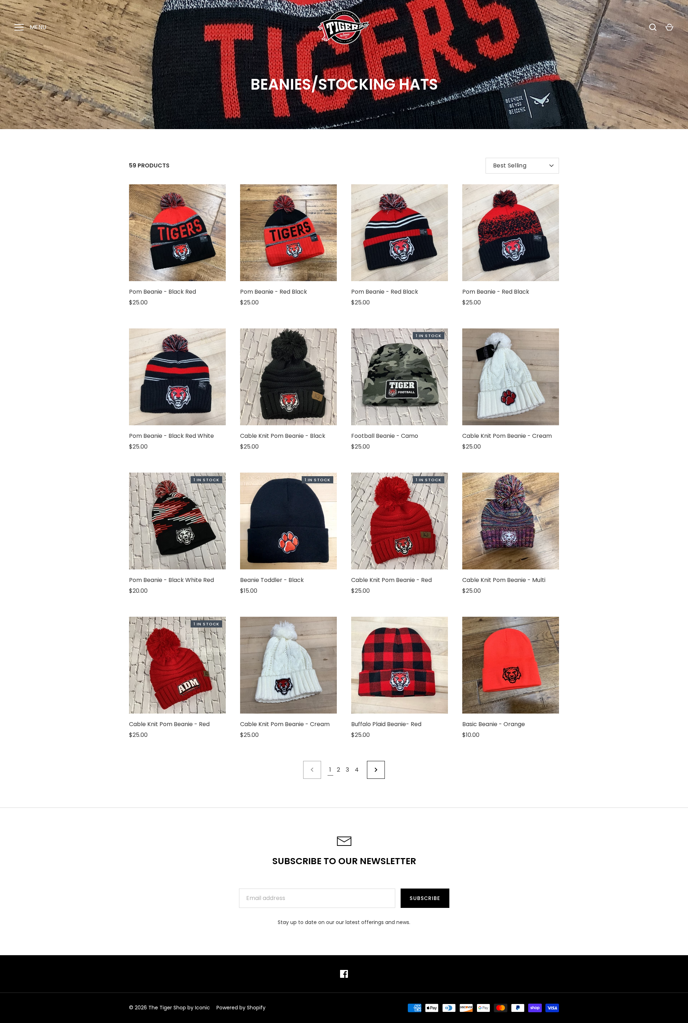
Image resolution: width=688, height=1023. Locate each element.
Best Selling (509, 165)
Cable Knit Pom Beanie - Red (391, 580)
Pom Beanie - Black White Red (171, 580)
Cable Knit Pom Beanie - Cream (507, 436)
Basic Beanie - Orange (493, 724)
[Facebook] (344, 974)
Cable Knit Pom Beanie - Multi (503, 580)
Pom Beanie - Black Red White (171, 436)
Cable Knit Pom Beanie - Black (282, 436)
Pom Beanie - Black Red (162, 292)
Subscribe (425, 898)
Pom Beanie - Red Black (273, 292)
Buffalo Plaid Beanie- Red (386, 724)
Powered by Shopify (241, 1007)
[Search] (653, 27)
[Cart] (669, 27)
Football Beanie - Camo (384, 436)
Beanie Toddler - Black (272, 580)
